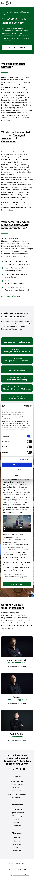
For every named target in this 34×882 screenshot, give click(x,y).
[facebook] (10, 769)
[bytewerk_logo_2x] (6, 2)
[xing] (24, 769)
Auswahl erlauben (17, 470)
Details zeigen (24, 459)
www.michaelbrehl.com (21, 875)
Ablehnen (17, 475)
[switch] (29, 441)
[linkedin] (20, 769)
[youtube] (17, 769)
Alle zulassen (17, 464)
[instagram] (13, 769)
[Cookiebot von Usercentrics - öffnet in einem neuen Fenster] (24, 406)
